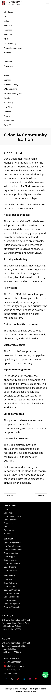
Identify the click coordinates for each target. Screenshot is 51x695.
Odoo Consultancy (12, 563)
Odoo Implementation (13, 549)
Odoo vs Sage (10, 600)
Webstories (9, 530)
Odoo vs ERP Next (12, 593)
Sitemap (7, 533)
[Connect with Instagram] (29, 678)
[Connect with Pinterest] (17, 678)
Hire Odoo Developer (13, 546)
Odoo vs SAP (9, 586)
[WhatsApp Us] (45, 675)
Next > (41, 496)
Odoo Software (10, 583)
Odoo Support (10, 556)
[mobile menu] (47, 2)
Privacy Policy (30, 691)
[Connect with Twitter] (12, 678)
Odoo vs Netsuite (11, 597)
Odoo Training (10, 567)
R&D (6, 526)
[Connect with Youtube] (35, 678)
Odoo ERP (8, 579)
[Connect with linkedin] (23, 678)
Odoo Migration (10, 560)
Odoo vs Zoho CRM (12, 607)
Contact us (8, 523)
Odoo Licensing (10, 570)
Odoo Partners (10, 520)
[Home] (12, 5)
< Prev (10, 496)
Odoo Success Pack (12, 516)
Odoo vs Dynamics (12, 590)
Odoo (6, 509)
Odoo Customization (13, 543)
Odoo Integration (11, 553)
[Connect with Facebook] (6, 678)
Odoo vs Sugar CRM (12, 604)
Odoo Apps (8, 513)
